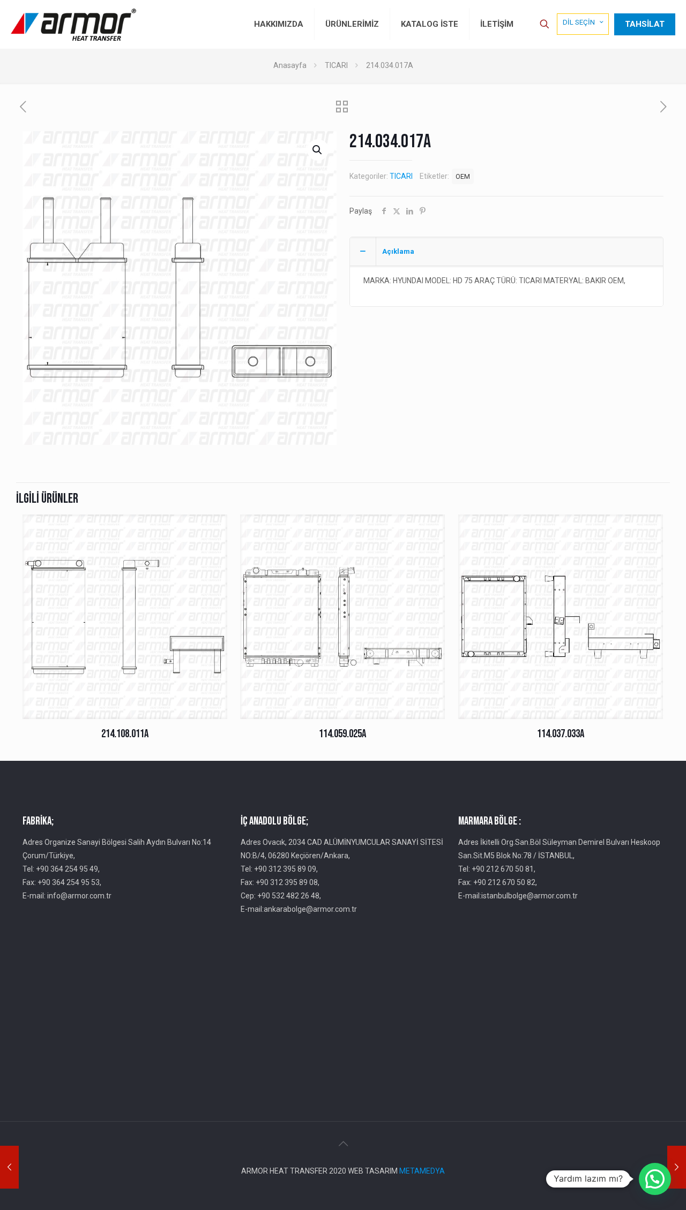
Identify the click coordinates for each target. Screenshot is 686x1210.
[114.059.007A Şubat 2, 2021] (676, 1167)
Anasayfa (290, 65)
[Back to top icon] (343, 1143)
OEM (463, 176)
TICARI (336, 65)
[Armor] (73, 24)
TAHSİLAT (645, 24)
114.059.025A (342, 733)
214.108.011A (124, 733)
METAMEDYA (422, 1171)
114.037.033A (560, 733)
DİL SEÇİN (579, 22)
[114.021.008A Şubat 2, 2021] (9, 1167)
